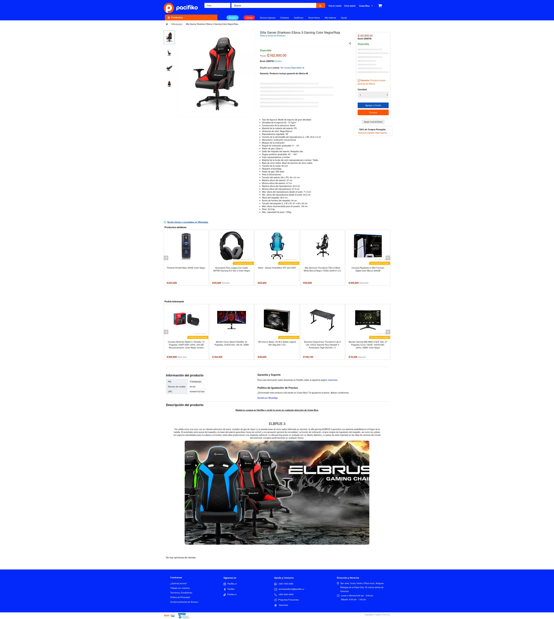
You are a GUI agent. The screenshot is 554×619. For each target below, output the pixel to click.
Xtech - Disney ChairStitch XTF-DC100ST (277, 267)
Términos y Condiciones (181, 592)
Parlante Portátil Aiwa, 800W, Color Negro (186, 267)
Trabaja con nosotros (180, 588)
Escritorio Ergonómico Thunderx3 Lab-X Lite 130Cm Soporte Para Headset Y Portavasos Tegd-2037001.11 (322, 344)
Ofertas (249, 17)
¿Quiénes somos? (178, 583)
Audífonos (298, 17)
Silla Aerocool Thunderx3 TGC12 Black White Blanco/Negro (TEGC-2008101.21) (322, 269)
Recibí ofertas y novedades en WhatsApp (187, 222)
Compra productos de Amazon (184, 601)
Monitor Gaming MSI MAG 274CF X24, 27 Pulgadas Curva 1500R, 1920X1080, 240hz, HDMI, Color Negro (368, 344)
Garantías (332, 379)
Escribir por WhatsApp (267, 397)
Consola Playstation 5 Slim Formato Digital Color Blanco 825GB (368, 269)
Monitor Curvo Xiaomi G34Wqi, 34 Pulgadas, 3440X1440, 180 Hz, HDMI (232, 343)
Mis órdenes (330, 17)
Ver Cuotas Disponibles (291, 67)
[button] (166, 258)
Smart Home (314, 17)
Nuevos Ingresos (267, 17)
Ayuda (344, 17)
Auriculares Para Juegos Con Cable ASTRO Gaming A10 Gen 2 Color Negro (231, 269)
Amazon (232, 17)
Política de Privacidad (180, 597)
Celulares (284, 17)
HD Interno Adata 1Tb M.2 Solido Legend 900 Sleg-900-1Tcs (277, 343)
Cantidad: (362, 89)
